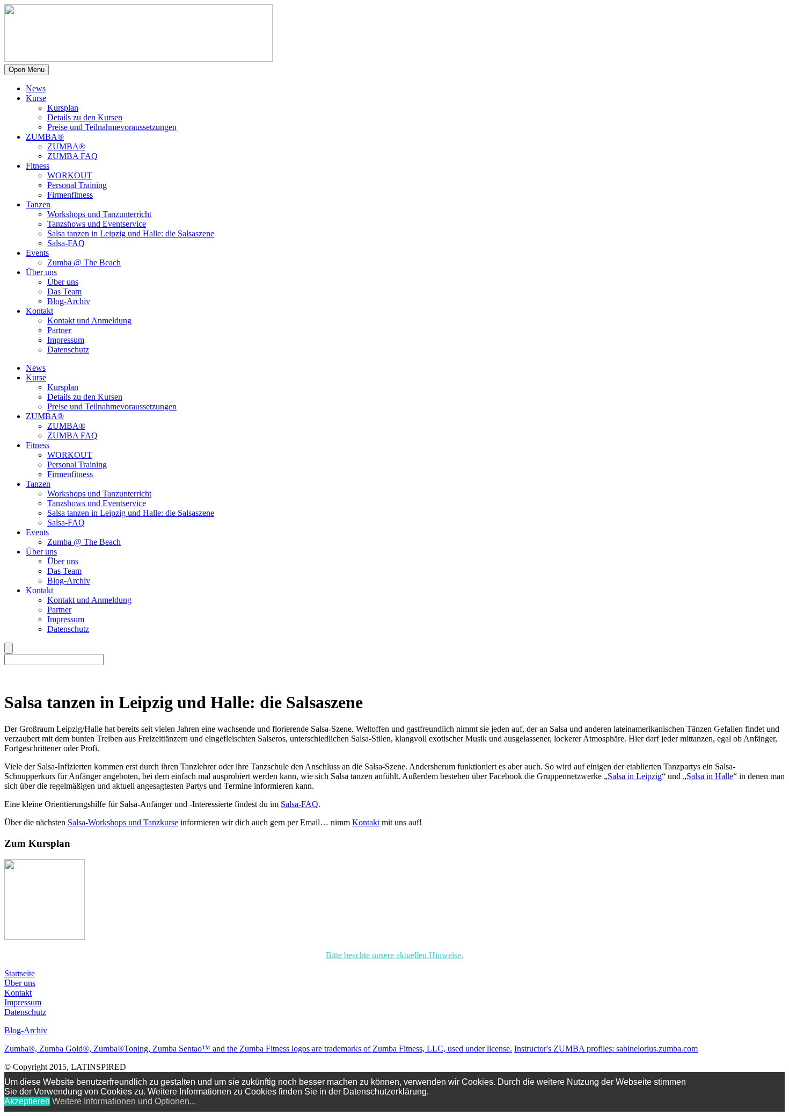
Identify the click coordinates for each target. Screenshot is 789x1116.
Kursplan (62, 107)
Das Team (64, 291)
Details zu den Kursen (84, 117)
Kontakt (39, 310)
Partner (59, 330)
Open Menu (27, 70)
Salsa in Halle (709, 776)
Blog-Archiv (68, 301)
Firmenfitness (70, 194)
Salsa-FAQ (66, 243)
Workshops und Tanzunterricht (99, 214)
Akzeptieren (27, 1101)
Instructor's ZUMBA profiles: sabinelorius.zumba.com (606, 1048)
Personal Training (77, 185)
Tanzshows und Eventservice (96, 223)
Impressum (65, 339)
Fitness (37, 165)
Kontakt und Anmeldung (89, 320)
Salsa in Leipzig (635, 776)
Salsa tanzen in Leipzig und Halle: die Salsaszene (130, 233)
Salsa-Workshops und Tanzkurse (123, 822)
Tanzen (38, 204)
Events (37, 252)
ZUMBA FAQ (72, 156)
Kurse (36, 98)
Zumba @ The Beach (84, 262)
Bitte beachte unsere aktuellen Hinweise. (394, 955)
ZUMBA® (45, 136)
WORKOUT (69, 175)
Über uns (41, 272)
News (36, 88)
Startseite (19, 973)
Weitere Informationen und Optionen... (124, 1101)
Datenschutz (68, 349)
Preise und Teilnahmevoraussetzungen (112, 127)
